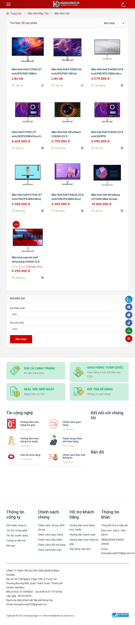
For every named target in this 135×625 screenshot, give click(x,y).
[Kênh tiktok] (129, 322)
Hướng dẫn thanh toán (82, 534)
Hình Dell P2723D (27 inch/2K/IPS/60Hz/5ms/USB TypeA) (28, 136)
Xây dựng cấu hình (80, 549)
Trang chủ (16, 13)
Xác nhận (21, 339)
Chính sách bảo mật (49, 549)
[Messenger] (129, 314)
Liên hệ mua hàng (30, 455)
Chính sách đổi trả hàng (51, 544)
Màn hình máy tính (38, 13)
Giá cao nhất (17, 322)
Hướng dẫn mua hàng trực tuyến (29, 440)
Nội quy (10, 545)
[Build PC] (129, 338)
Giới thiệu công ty (16, 525)
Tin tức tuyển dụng (17, 535)
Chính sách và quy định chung (51, 527)
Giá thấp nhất (17, 308)
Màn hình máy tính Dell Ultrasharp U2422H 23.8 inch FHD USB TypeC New (26, 261)
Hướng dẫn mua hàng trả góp (29, 423)
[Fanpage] (129, 300)
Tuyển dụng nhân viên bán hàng (72, 440)
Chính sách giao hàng (50, 534)
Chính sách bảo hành (50, 539)
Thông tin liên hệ (15, 540)
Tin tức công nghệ (16, 530)
